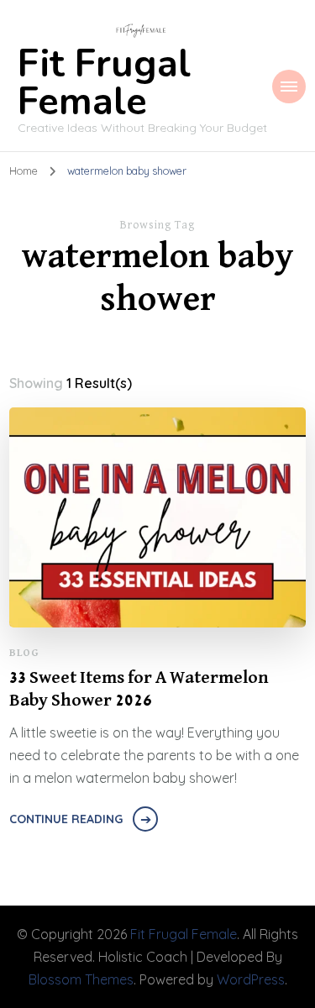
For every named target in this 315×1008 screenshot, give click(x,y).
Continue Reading (66, 819)
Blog (24, 653)
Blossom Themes (81, 979)
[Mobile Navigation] (289, 86)
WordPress (251, 979)
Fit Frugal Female (104, 83)
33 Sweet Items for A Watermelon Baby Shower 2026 (139, 690)
